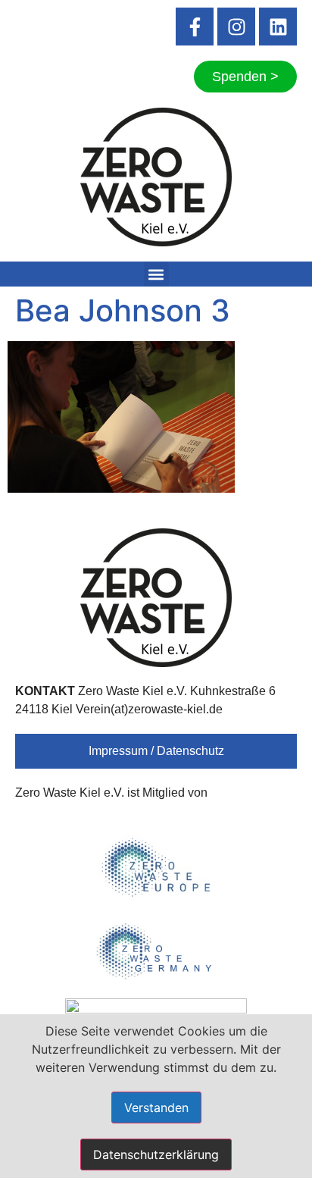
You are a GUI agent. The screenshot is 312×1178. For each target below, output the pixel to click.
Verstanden (156, 1107)
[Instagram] (236, 26)
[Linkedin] (278, 26)
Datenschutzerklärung (156, 1154)
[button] (156, 274)
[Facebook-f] (195, 26)
